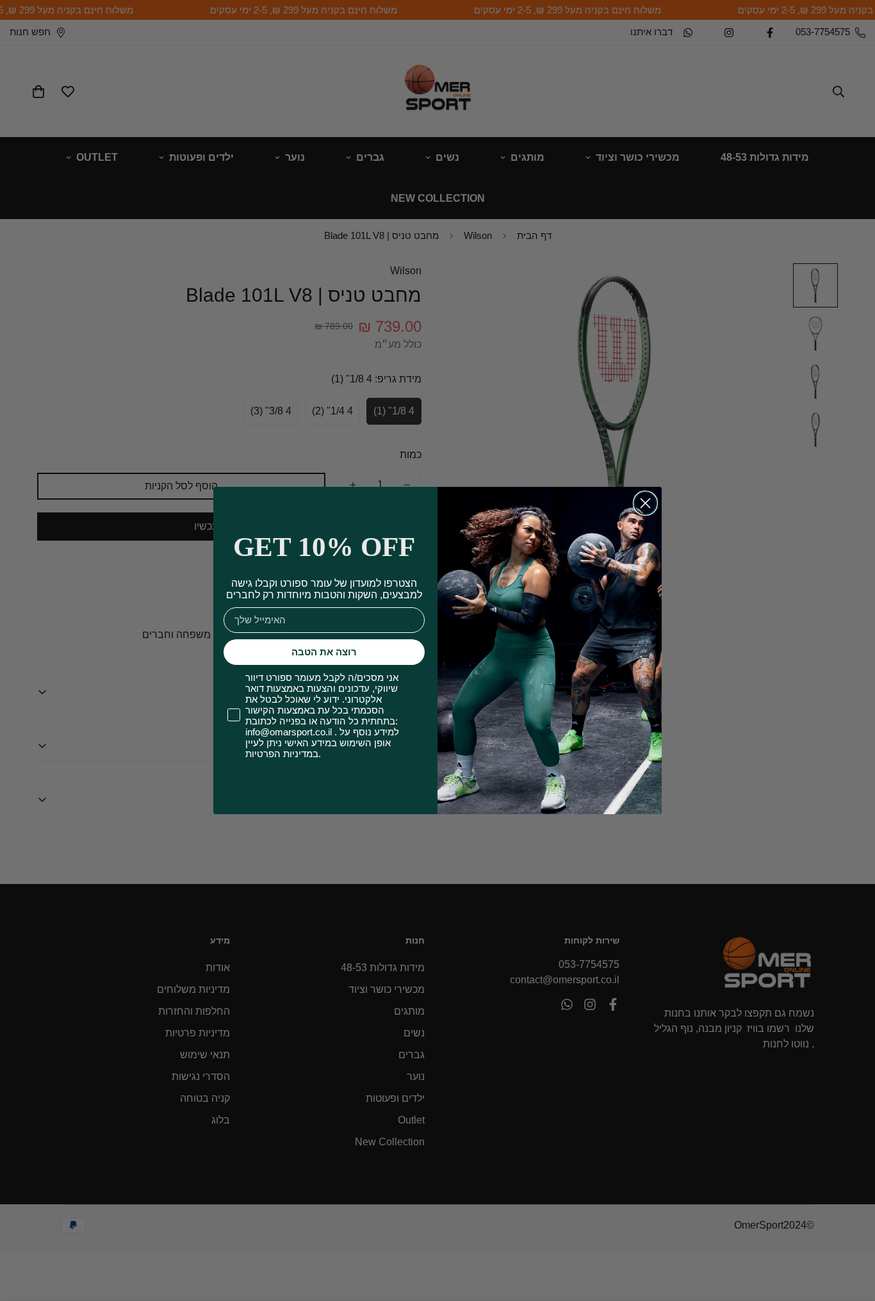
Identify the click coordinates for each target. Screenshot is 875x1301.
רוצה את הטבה (324, 651)
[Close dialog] (645, 503)
